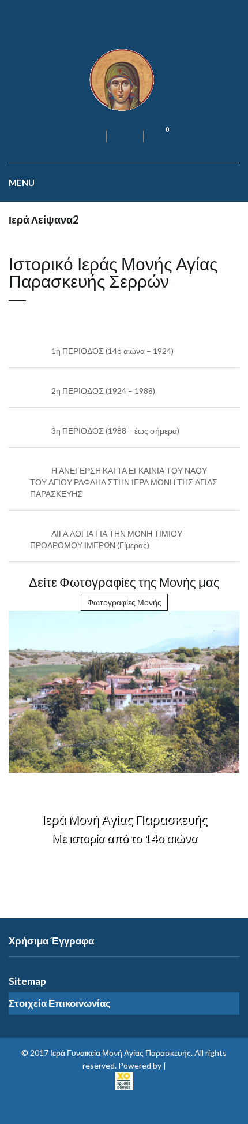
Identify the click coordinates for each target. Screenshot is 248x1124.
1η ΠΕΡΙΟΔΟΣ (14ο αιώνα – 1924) (112, 351)
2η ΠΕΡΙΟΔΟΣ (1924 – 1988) (103, 391)
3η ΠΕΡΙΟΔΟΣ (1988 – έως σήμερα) (115, 431)
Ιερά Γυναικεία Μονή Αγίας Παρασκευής (120, 1053)
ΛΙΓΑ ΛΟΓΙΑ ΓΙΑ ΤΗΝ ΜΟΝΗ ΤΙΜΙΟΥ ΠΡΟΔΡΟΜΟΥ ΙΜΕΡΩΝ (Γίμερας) (106, 539)
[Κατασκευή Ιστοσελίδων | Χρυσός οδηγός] (124, 1080)
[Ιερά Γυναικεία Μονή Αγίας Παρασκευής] (124, 79)
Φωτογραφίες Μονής (124, 602)
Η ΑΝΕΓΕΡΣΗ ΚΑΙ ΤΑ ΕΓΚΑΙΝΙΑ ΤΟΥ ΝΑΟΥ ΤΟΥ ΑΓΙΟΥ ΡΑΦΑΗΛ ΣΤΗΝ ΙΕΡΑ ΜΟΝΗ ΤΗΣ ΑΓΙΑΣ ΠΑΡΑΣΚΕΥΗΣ (123, 482)
